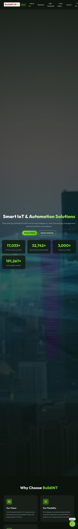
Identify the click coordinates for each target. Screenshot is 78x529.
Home (23, 5)
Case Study (60, 5)
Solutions (41, 5)
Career (69, 5)
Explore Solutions (47, 233)
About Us (31, 5)
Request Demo (29, 233)
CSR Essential (51, 5)
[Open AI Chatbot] (72, 524)
